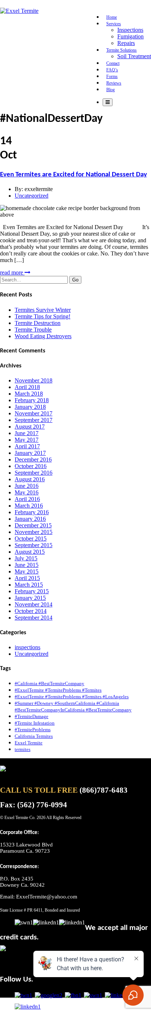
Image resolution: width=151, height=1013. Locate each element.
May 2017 (26, 440)
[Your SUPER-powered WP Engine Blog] (19, 11)
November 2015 (33, 532)
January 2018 (30, 407)
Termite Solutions (121, 50)
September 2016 (33, 473)
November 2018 (33, 380)
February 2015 (32, 591)
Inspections (130, 30)
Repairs (126, 43)
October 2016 (31, 466)
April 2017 (27, 446)
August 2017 (30, 426)
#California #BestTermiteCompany (49, 683)
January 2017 (30, 453)
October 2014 (31, 611)
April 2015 (27, 578)
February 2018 (32, 400)
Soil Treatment (134, 56)
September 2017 (33, 420)
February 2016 (32, 512)
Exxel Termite (29, 742)
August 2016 (30, 479)
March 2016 (29, 505)
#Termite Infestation (35, 723)
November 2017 (33, 413)
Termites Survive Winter (43, 310)
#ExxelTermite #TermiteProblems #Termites (58, 690)
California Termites (34, 736)
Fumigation (130, 36)
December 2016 (33, 459)
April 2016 (27, 499)
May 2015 (26, 571)
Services (113, 23)
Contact (112, 63)
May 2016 (26, 492)
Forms (112, 76)
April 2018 (27, 387)
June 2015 (26, 565)
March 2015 (29, 585)
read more (12, 272)
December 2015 (33, 525)
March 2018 (29, 393)
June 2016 (26, 486)
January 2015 (30, 598)
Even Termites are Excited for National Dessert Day (73, 174)
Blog (110, 89)
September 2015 (33, 545)
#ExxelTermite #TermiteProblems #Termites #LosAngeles (72, 696)
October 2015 (31, 538)
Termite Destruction (37, 323)
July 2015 (26, 558)
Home (111, 17)
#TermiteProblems (33, 729)
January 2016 (30, 519)
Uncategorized (31, 195)
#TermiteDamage (31, 716)
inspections (27, 647)
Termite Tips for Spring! (42, 316)
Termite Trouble (33, 329)
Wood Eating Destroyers (43, 336)
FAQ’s (112, 69)
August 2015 (30, 552)
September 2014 (33, 617)
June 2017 (26, 433)
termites (22, 749)
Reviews (113, 83)
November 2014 (33, 604)
